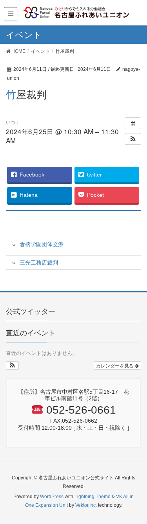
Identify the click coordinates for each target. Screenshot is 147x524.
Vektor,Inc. (86, 505)
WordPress (52, 496)
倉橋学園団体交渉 (42, 244)
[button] (133, 138)
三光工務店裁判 (39, 262)
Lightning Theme (92, 496)
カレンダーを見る (115, 365)
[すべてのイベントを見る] (133, 123)
